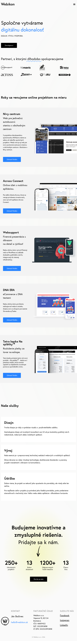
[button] (74, 4)
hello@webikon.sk (19, 622)
